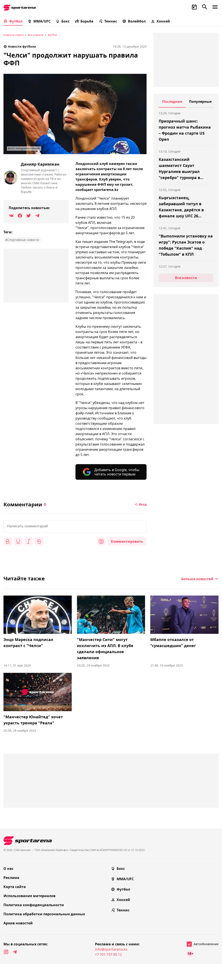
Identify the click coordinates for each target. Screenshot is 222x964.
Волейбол (137, 21)
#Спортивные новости (22, 240)
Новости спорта (13, 35)
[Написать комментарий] (75, 526)
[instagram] (6, 951)
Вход (143, 504)
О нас (8, 868)
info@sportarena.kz (111, 949)
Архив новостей (18, 923)
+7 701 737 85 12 (108, 954)
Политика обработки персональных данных (44, 914)
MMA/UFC (42, 21)
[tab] (172, 103)
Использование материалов (29, 895)
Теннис (110, 21)
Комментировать (127, 541)
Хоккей (163, 21)
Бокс (65, 21)
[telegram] (14, 951)
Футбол (16, 21)
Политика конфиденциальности (33, 905)
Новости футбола (22, 46)
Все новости (36, 35)
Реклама (11, 877)
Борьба (86, 21)
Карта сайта (14, 886)
